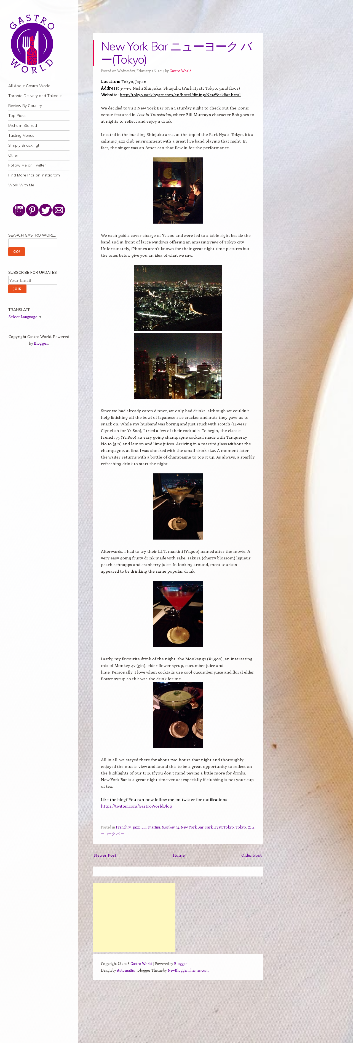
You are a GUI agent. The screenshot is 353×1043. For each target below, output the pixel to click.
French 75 (124, 827)
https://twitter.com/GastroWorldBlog (136, 806)
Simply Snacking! (23, 145)
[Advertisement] (134, 917)
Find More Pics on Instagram (34, 175)
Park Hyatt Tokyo (219, 827)
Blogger (41, 343)
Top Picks (17, 115)
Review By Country (25, 105)
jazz (136, 827)
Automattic (126, 970)
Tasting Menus (21, 135)
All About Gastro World (29, 85)
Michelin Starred (22, 125)
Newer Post (105, 855)
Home (179, 855)
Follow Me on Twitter (27, 165)
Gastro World (180, 70)
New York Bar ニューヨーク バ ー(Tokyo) (176, 53)
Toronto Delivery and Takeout (35, 95)
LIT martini (150, 827)
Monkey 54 (170, 827)
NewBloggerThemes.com (188, 970)
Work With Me (21, 185)
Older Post (251, 855)
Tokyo (241, 827)
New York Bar (192, 827)
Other (13, 155)
